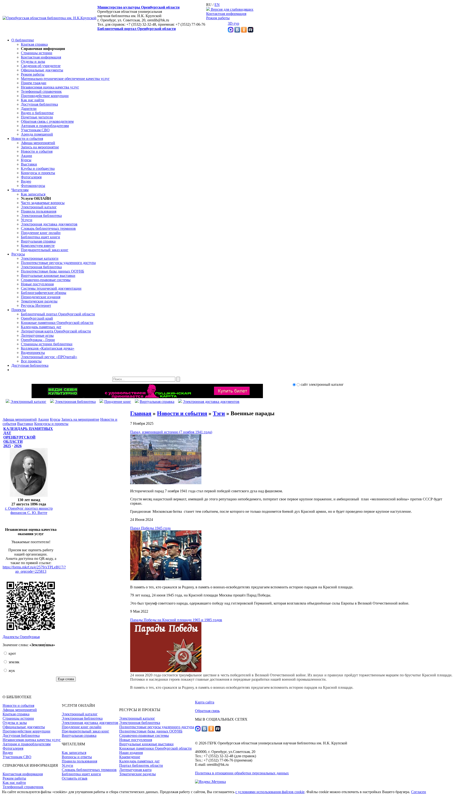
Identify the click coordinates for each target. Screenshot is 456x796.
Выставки (29, 164)
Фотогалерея (31, 177)
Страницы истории (36, 53)
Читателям (19, 190)
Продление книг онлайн (41, 233)
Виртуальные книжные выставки (48, 275)
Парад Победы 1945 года (150, 528)
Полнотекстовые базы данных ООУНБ (52, 271)
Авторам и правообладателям (45, 126)
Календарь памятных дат (41, 327)
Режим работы (218, 18)
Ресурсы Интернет (36, 305)
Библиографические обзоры (43, 293)
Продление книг (117, 402)
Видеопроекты (33, 353)
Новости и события (27, 139)
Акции (26, 156)
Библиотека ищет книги (40, 237)
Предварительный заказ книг (44, 250)
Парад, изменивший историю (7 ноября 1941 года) (171, 432)
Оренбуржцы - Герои (38, 340)
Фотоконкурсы (33, 186)
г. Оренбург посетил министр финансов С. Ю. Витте (29, 510)
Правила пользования (38, 211)
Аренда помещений (37, 134)
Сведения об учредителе (41, 66)
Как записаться (33, 194)
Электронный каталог (39, 207)
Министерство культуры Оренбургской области (138, 7)
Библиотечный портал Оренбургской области (136, 29)
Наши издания (131, 753)
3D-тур (233, 23)
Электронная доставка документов (49, 224)
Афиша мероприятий (38, 143)
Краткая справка (34, 44)
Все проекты (31, 361)
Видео (26, 181)
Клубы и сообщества (38, 168)
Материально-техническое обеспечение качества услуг (65, 79)
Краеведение (129, 757)
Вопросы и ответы (77, 757)
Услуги (26, 220)
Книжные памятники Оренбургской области (57, 323)
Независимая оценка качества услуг (50, 87)
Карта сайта (204, 702)
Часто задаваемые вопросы (43, 203)
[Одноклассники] (244, 31)
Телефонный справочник (41, 91)
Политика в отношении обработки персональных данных (242, 773)
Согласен (418, 792)
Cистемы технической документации (51, 288)
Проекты (18, 310)
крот (12, 653)
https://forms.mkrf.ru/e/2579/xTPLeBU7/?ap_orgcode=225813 (34, 569)
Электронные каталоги (39, 258)
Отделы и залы (33, 61)
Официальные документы (42, 70)
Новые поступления (37, 284)
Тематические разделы (39, 301)
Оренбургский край (37, 318)
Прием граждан (33, 83)
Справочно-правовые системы (46, 280)
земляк (13, 662)
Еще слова (66, 679)
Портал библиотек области (141, 765)
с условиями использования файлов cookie (269, 792)
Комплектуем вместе (38, 246)
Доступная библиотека (39, 104)
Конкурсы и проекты (38, 173)
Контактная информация (226, 14)
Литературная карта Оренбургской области (56, 331)
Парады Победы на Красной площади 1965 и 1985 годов (176, 620)
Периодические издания (40, 297)
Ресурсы (18, 254)
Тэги (219, 413)
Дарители (29, 109)
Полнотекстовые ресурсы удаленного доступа (58, 263)
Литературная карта (135, 770)
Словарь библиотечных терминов (48, 228)
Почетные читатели (37, 117)
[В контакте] (237, 31)
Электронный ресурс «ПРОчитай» (49, 357)
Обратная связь (207, 711)
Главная (140, 413)
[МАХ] (230, 31)
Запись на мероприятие (40, 147)
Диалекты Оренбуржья (21, 637)
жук (11, 671)
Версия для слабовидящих (231, 9)
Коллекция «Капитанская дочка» (47, 348)
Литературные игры (37, 335)
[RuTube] (250, 31)
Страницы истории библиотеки (46, 344)
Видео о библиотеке (37, 113)
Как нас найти (32, 100)
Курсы (26, 160)
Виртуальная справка (38, 241)
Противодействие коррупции (45, 96)
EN (217, 5)
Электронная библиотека (41, 216)
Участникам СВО (35, 130)
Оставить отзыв (74, 778)
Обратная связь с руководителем (47, 121)
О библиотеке (22, 40)
